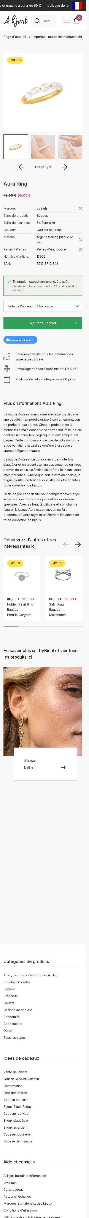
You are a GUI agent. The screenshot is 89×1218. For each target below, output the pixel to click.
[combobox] (48, 21)
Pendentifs (11, 1017)
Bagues (42, 215)
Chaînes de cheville (17, 1010)
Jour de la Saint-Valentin (21, 1079)
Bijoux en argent (15, 1127)
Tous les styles (14, 1037)
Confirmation (12, 1086)
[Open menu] (67, 21)
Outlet (7, 1031)
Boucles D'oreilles (16, 982)
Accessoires (12, 1024)
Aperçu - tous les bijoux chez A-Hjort (31, 975)
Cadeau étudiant (15, 1100)
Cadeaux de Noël (16, 1113)
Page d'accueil (14, 37)
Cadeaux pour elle (16, 1134)
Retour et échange (17, 1196)
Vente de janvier (15, 1072)
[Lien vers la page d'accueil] (15, 21)
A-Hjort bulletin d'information (24, 1176)
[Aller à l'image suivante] (64, 167)
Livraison (10, 1183)
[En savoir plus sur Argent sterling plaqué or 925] (80, 240)
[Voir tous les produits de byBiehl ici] (80, 208)
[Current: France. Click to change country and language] (77, 6)
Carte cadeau (13, 1189)
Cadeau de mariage (17, 1141)
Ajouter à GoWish (23, 340)
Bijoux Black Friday (17, 1107)
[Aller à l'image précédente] (21, 167)
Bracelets (10, 996)
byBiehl (42, 208)
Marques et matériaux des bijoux (27, 1203)
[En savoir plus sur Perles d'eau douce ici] (80, 249)
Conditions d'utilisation (20, 1210)
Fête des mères (15, 1093)
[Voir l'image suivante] (78, 544)
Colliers (8, 1003)
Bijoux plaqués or (16, 1120)
